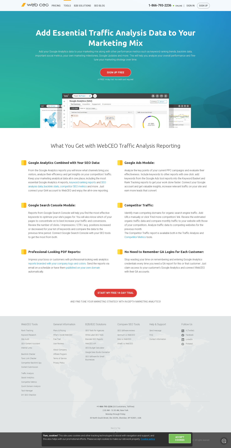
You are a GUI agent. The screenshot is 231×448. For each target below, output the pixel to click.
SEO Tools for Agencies (94, 330)
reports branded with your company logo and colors (57, 263)
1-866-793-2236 (159, 5)
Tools (67, 5)
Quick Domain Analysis (31, 386)
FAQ (151, 335)
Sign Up (203, 5)
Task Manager (27, 391)
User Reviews (58, 344)
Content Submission (29, 367)
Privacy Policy (59, 363)
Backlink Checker (28, 354)
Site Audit (25, 339)
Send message (155, 330)
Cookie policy (148, 439)
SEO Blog (99, 5)
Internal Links (26, 348)
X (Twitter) (190, 330)
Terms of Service (59, 358)
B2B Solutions (82, 5)
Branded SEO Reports (94, 339)
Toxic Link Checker (28, 358)
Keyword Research (28, 335)
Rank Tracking (27, 330)
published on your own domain (83, 267)
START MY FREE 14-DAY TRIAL (116, 292)
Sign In (191, 5)
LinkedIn (189, 339)
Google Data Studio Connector (97, 352)
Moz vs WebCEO (124, 339)
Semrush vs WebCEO (126, 335)
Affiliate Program (60, 354)
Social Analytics (27, 378)
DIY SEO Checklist (28, 395)
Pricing (56, 5)
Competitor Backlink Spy (31, 363)
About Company (60, 350)
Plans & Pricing (59, 330)
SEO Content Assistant (30, 344)
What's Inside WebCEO (62, 335)
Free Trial (57, 339)
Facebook (189, 335)
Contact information (157, 339)
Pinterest (189, 344)
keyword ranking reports (82, 182)
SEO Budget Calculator (94, 348)
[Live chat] (224, 441)
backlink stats (51, 186)
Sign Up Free (115, 72)
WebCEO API (90, 344)
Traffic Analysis (27, 373)
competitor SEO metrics (73, 186)
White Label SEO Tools (94, 335)
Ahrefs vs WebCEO (125, 344)
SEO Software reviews (126, 330)
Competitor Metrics (135, 237)
